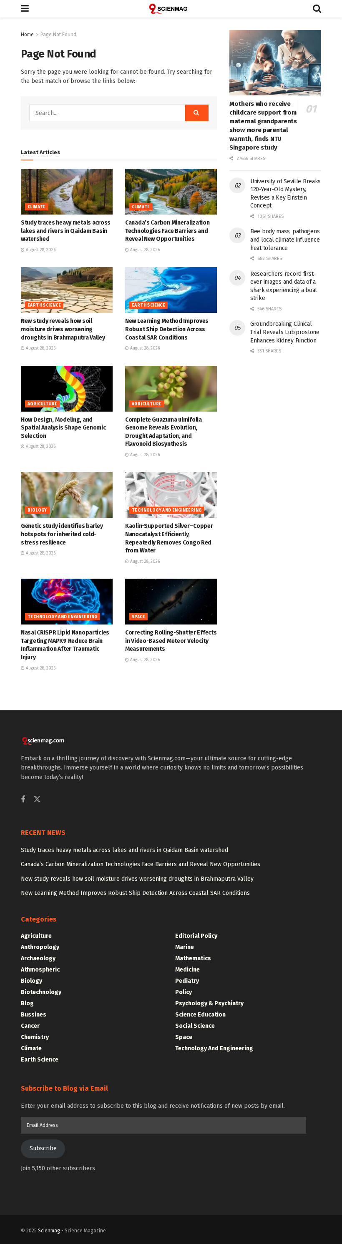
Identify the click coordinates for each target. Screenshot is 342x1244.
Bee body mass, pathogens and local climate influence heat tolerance (284, 239)
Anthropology (40, 947)
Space (138, 617)
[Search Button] (317, 8)
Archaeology (38, 958)
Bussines (33, 1014)
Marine (184, 947)
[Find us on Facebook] (23, 800)
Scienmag (49, 1231)
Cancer (30, 1025)
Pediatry (187, 980)
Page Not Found (58, 34)
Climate (37, 207)
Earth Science (44, 305)
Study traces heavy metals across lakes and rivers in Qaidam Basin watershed (66, 230)
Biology (37, 510)
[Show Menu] (25, 8)
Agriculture (42, 404)
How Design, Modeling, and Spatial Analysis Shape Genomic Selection (63, 428)
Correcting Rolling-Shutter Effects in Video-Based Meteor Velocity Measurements (170, 640)
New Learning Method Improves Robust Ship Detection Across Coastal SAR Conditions (167, 329)
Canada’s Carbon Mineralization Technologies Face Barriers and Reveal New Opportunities (167, 230)
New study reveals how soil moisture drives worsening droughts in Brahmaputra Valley (63, 329)
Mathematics (193, 958)
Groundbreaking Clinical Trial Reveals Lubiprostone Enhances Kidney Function (284, 332)
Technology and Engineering (166, 510)
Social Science (195, 1025)
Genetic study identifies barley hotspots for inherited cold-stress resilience (62, 534)
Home (27, 34)
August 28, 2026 (40, 249)
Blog (27, 1003)
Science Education (200, 1014)
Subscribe (43, 1148)
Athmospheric (40, 969)
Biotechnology (41, 992)
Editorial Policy (196, 935)
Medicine (187, 969)
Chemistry (35, 1037)
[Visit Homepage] (171, 8)
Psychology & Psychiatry (209, 1003)
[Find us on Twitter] (37, 799)
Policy (183, 992)
